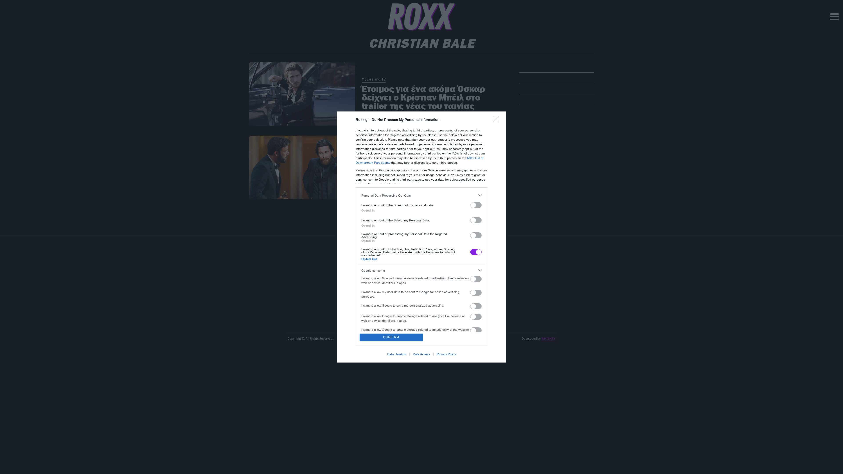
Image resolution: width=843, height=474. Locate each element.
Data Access (421, 354)
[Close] (497, 120)
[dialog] (421, 237)
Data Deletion (396, 354)
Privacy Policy (446, 354)
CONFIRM (391, 337)
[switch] (476, 205)
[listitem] (421, 195)
